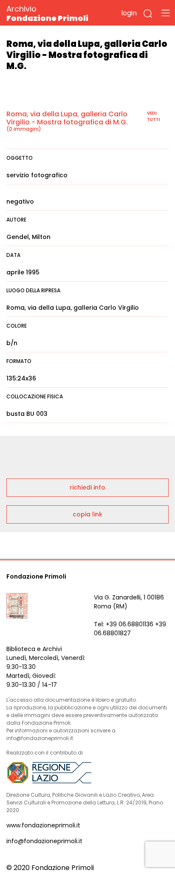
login (129, 13)
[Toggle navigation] (165, 12)
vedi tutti (153, 116)
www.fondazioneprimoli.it (43, 825)
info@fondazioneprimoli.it (44, 841)
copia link (87, 514)
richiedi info (87, 487)
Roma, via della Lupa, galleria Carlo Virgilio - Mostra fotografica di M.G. (67, 118)
